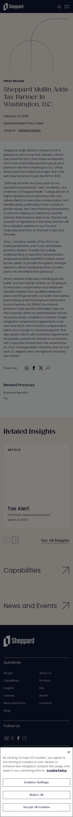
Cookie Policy (57, 771)
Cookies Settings (36, 782)
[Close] (69, 752)
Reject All (36, 795)
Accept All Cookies (36, 807)
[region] (36, 782)
